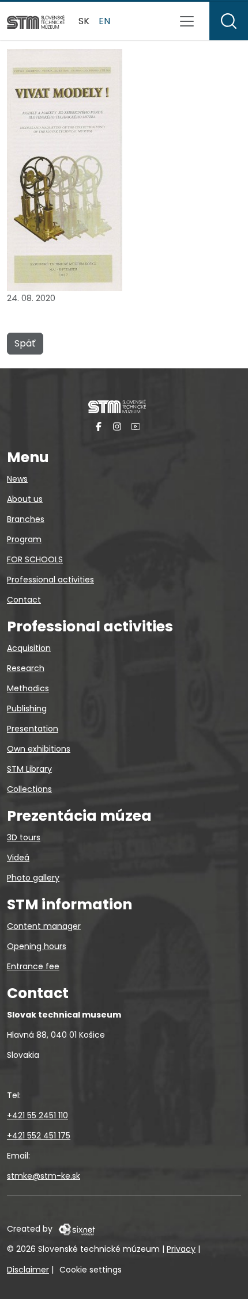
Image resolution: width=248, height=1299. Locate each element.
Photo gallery (33, 877)
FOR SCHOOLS (35, 559)
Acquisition (29, 648)
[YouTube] (135, 426)
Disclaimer (28, 1269)
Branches (25, 519)
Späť (25, 343)
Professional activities (50, 579)
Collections (29, 789)
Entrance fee (33, 966)
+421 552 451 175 (38, 1135)
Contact (24, 599)
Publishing (27, 708)
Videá (18, 857)
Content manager (44, 926)
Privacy (181, 1249)
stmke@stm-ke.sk (43, 1176)
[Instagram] (117, 426)
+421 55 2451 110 (37, 1115)
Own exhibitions (38, 749)
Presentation (32, 728)
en (104, 21)
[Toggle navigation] (187, 21)
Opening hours (36, 946)
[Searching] (228, 21)
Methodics (28, 688)
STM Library (29, 769)
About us (25, 499)
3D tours (23, 837)
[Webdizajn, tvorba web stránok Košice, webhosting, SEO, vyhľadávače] (76, 1229)
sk (83, 21)
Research (25, 668)
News (17, 479)
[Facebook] (98, 426)
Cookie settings (90, 1269)
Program (24, 539)
